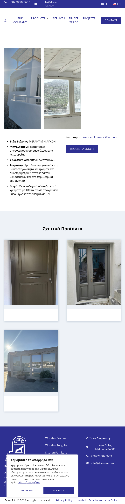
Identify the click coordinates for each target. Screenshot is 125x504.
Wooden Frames (93, 137)
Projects (89, 18)
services (59, 18)
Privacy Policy (64, 500)
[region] (42, 475)
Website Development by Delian (98, 500)
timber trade (74, 20)
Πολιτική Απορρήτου (29, 482)
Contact (111, 20)
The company (20, 20)
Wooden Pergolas (56, 445)
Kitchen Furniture (56, 452)
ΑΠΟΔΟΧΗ (58, 490)
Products (38, 18)
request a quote (82, 149)
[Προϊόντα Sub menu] (48, 18)
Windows (111, 137)
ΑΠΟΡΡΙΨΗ (27, 490)
